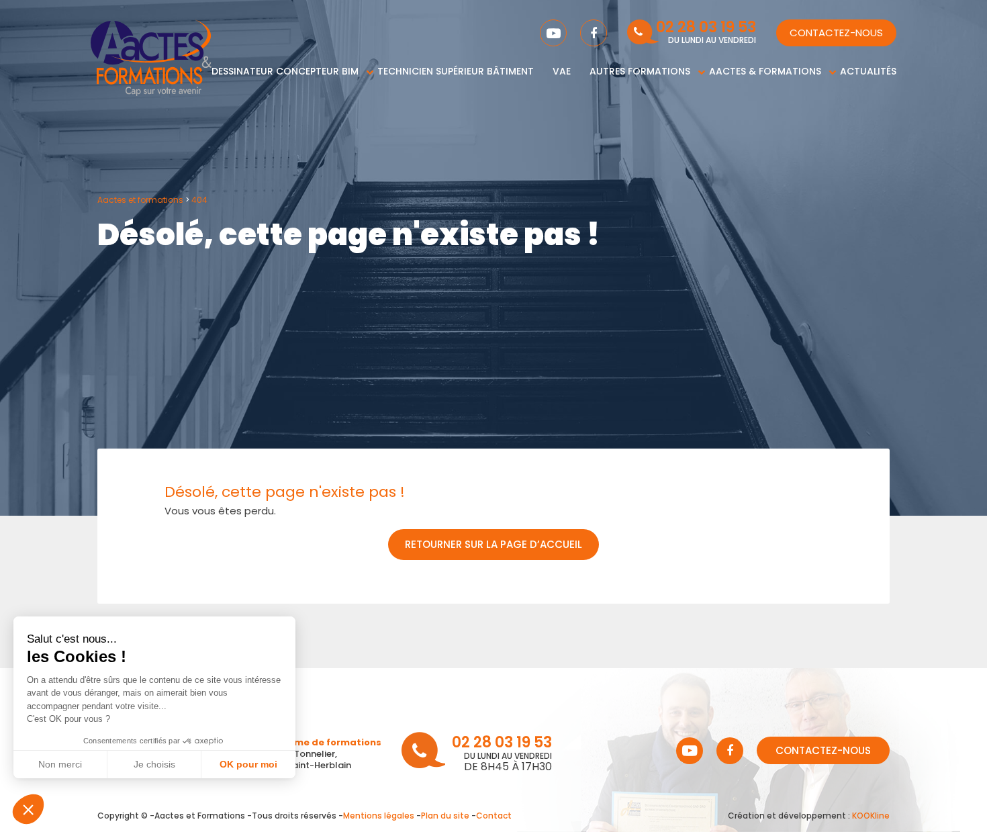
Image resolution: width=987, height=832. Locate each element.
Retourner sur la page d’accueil (493, 544)
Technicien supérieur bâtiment (455, 71)
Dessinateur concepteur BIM (285, 71)
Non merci (60, 764)
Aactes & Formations (765, 71)
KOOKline (871, 815)
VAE (562, 71)
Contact (494, 815)
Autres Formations (640, 71)
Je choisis (154, 764)
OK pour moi (248, 764)
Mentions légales (378, 815)
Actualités (868, 71)
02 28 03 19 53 (706, 28)
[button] (28, 809)
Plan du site (445, 815)
